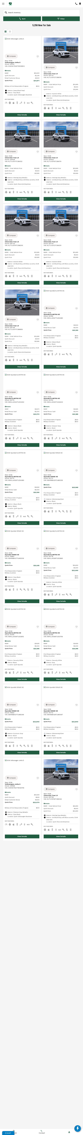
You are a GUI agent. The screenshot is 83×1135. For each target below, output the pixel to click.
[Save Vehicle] (37, 56)
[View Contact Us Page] (76, 3)
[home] (10, 4)
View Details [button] (22, 115)
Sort (23, 19)
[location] (80, 3)
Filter (62, 19)
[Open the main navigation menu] (3, 4)
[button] (22, 115)
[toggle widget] (77, 1128)
